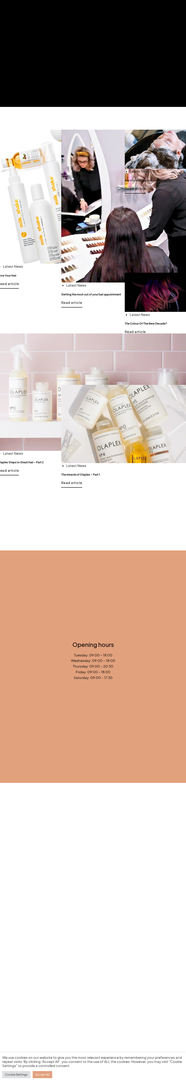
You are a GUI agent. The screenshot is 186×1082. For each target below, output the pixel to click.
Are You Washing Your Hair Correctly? (149, 180)
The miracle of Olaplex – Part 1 (80, 474)
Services (91, 691)
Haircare (106, 815)
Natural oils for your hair (44, 982)
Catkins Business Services (138, 778)
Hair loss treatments (125, 836)
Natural (131, 815)
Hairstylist (44, 961)
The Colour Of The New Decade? (146, 323)
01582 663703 (19, 623)
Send (90, 751)
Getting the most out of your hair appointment (91, 294)
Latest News (13, 266)
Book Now (93, 683)
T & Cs (89, 700)
